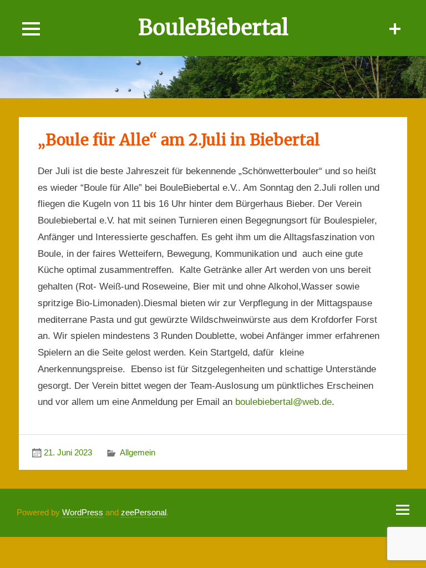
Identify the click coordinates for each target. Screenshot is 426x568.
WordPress (82, 512)
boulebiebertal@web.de (283, 402)
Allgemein (137, 452)
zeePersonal (143, 512)
